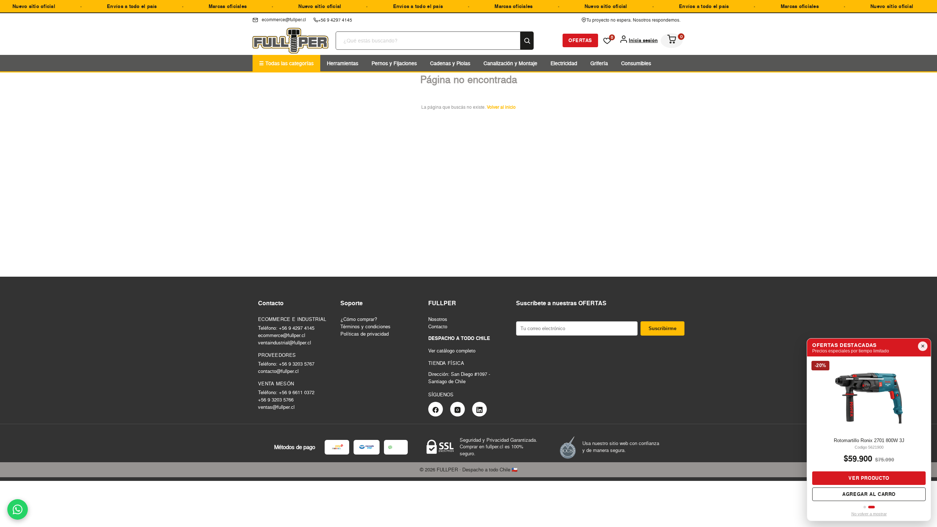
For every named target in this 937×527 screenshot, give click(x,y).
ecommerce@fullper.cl (281, 335)
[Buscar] (527, 40)
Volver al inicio (501, 107)
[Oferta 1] (864, 507)
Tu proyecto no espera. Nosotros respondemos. (633, 20)
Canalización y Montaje (510, 63)
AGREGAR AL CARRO (869, 494)
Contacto (437, 326)
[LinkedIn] (479, 409)
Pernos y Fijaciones (394, 63)
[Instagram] (457, 409)
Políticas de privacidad (364, 333)
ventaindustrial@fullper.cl (284, 342)
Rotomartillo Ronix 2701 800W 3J (869, 440)
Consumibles (636, 63)
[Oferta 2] (871, 507)
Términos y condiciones (365, 326)
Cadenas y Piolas (450, 63)
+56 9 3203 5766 (276, 399)
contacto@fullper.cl (278, 371)
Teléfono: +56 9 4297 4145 (286, 328)
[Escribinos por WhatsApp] (17, 509)
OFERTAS (580, 40)
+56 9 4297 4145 (335, 20)
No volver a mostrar (869, 514)
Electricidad (563, 63)
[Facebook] (435, 409)
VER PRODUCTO (868, 478)
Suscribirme (662, 328)
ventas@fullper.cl (276, 407)
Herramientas (342, 63)
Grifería (599, 63)
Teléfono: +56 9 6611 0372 (286, 392)
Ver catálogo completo (451, 350)
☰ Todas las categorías (286, 63)
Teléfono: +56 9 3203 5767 (286, 363)
